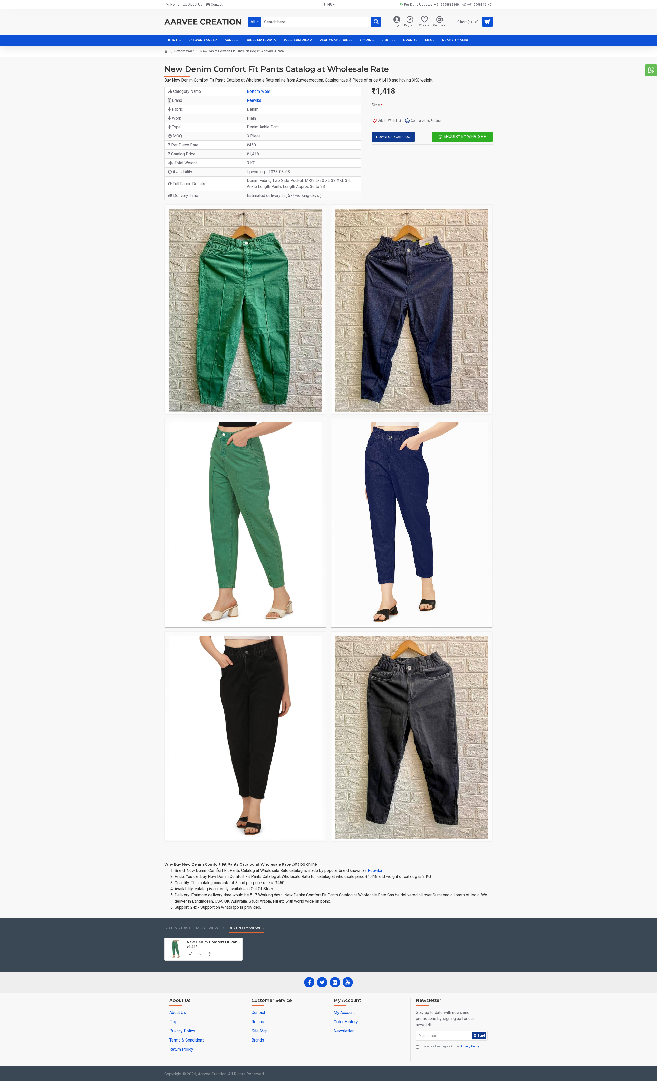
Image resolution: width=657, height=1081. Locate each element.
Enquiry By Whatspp (464, 136)
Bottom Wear (184, 51)
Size (376, 105)
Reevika (254, 100)
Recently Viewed (246, 928)
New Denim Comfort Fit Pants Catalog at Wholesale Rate (213, 942)
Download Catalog (393, 137)
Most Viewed (210, 928)
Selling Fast (177, 928)
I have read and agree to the (450, 1046)
